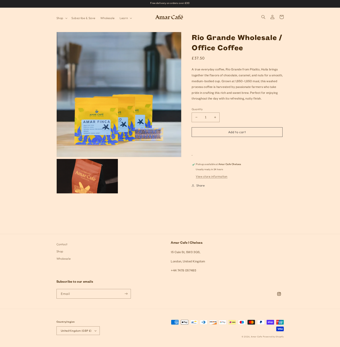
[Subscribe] (125, 294)
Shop (60, 251)
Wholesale (63, 258)
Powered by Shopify (273, 336)
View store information (211, 176)
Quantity (197, 109)
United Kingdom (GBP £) (76, 330)
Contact (61, 244)
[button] (61, 18)
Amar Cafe (256, 336)
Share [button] (200, 185)
